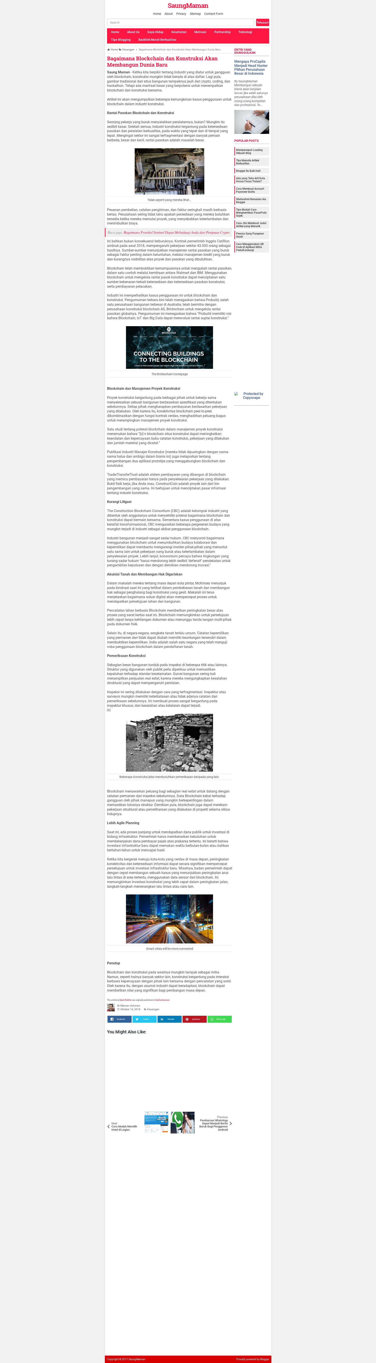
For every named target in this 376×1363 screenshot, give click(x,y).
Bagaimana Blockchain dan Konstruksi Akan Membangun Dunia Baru (162, 61)
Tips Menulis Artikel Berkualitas (247, 162)
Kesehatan (178, 32)
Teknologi (245, 32)
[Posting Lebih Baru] (113, 1115)
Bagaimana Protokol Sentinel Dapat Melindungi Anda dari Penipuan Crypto (177, 232)
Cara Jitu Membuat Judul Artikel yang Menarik (251, 225)
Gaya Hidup (155, 32)
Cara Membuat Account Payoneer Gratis (250, 190)
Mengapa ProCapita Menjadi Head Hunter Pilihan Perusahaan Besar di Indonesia (251, 67)
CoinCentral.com (162, 1000)
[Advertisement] (169, 1074)
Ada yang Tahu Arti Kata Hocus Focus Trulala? (250, 180)
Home (157, 13)
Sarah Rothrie (125, 1000)
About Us (133, 32)
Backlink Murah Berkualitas (157, 39)
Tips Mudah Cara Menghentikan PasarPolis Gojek (251, 212)
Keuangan (153, 1009)
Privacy (181, 13)
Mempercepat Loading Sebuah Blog (249, 151)
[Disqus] (169, 1188)
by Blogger (263, 1359)
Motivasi (200, 32)
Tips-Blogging (121, 39)
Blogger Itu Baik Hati (248, 170)
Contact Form (213, 13)
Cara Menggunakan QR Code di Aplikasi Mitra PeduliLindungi (250, 247)
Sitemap (195, 13)
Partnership (222, 32)
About (168, 13)
